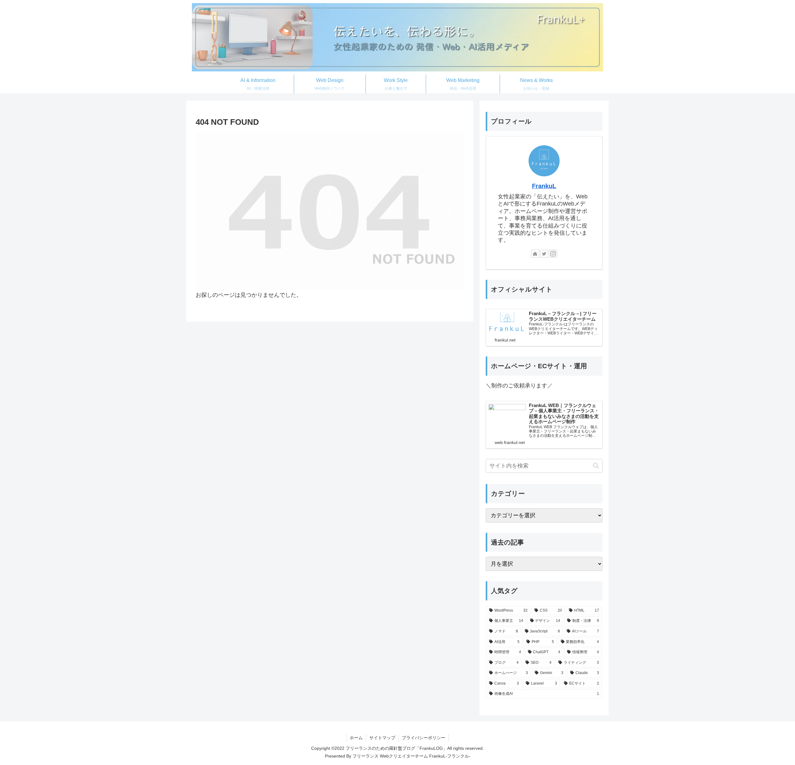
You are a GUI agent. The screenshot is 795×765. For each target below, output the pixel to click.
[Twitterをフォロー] (544, 254)
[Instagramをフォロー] (553, 254)
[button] (596, 465)
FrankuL (544, 186)
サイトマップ (382, 737)
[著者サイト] (535, 254)
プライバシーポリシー (423, 737)
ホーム (356, 737)
